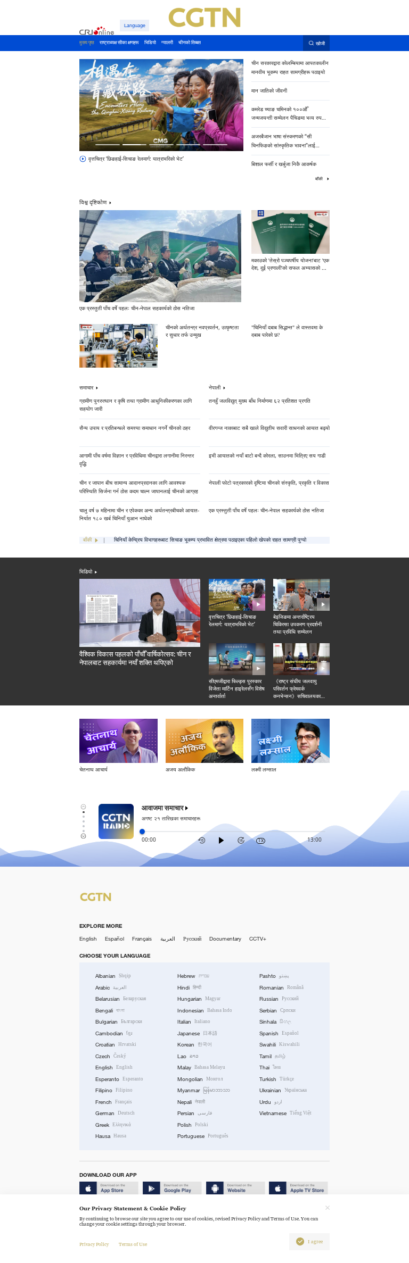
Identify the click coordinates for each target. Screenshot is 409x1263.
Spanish (279, 1033)
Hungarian (198, 998)
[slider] (142, 831)
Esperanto (119, 1079)
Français (142, 938)
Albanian (113, 976)
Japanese (197, 1033)
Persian (194, 1113)
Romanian (281, 987)
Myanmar (203, 1090)
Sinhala (275, 1021)
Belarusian (120, 998)
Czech (110, 1056)
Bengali (110, 1010)
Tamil (272, 1056)
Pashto (274, 976)
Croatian (115, 1044)
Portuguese (202, 1136)
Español (114, 938)
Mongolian (200, 1079)
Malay (201, 1067)
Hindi (189, 987)
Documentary (225, 938)
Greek (113, 1124)
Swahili (279, 1044)
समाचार (86, 388)
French (113, 1102)
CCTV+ (257, 938)
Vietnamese (285, 1113)
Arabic (111, 987)
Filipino (114, 1090)
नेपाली (214, 388)
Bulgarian (118, 1021)
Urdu (270, 1102)
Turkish (276, 1079)
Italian (193, 1021)
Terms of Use (133, 1244)
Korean (194, 1044)
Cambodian (114, 1033)
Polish (192, 1124)
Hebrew (193, 976)
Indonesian (204, 1010)
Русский (192, 938)
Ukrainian (283, 1090)
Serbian (277, 1010)
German (115, 1113)
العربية (167, 938)
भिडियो (85, 571)
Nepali (191, 1102)
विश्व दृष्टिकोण (93, 202)
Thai (270, 1067)
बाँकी (319, 179)
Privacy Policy (94, 1244)
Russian (279, 998)
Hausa (110, 1136)
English (88, 938)
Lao (188, 1056)
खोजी (320, 43)
